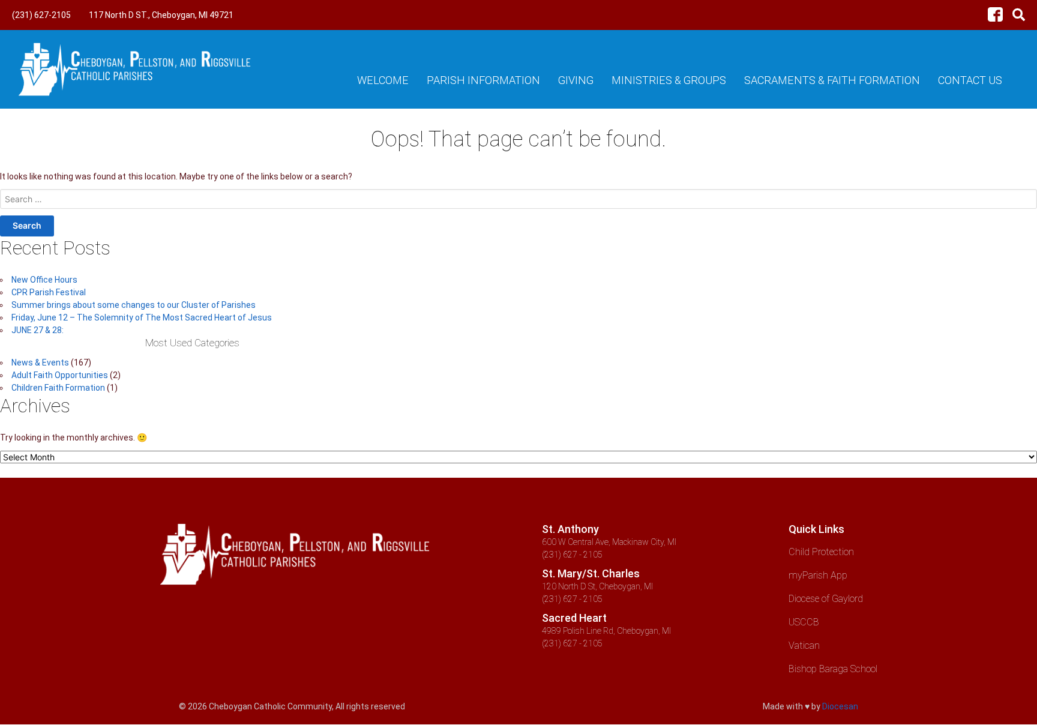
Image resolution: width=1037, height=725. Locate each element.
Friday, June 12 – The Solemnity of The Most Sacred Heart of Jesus (141, 317)
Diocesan (840, 706)
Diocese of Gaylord (826, 598)
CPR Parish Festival (48, 292)
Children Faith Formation (58, 388)
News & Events (40, 362)
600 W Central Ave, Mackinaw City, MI (609, 542)
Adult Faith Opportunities (59, 375)
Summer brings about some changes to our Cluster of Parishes (133, 305)
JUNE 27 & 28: (37, 330)
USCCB (804, 622)
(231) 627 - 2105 (572, 554)
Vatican (804, 645)
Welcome (383, 80)
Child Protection (821, 552)
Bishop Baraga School (833, 669)
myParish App (818, 575)
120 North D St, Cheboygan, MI (597, 586)
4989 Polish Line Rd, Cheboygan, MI (606, 631)
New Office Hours (44, 279)
